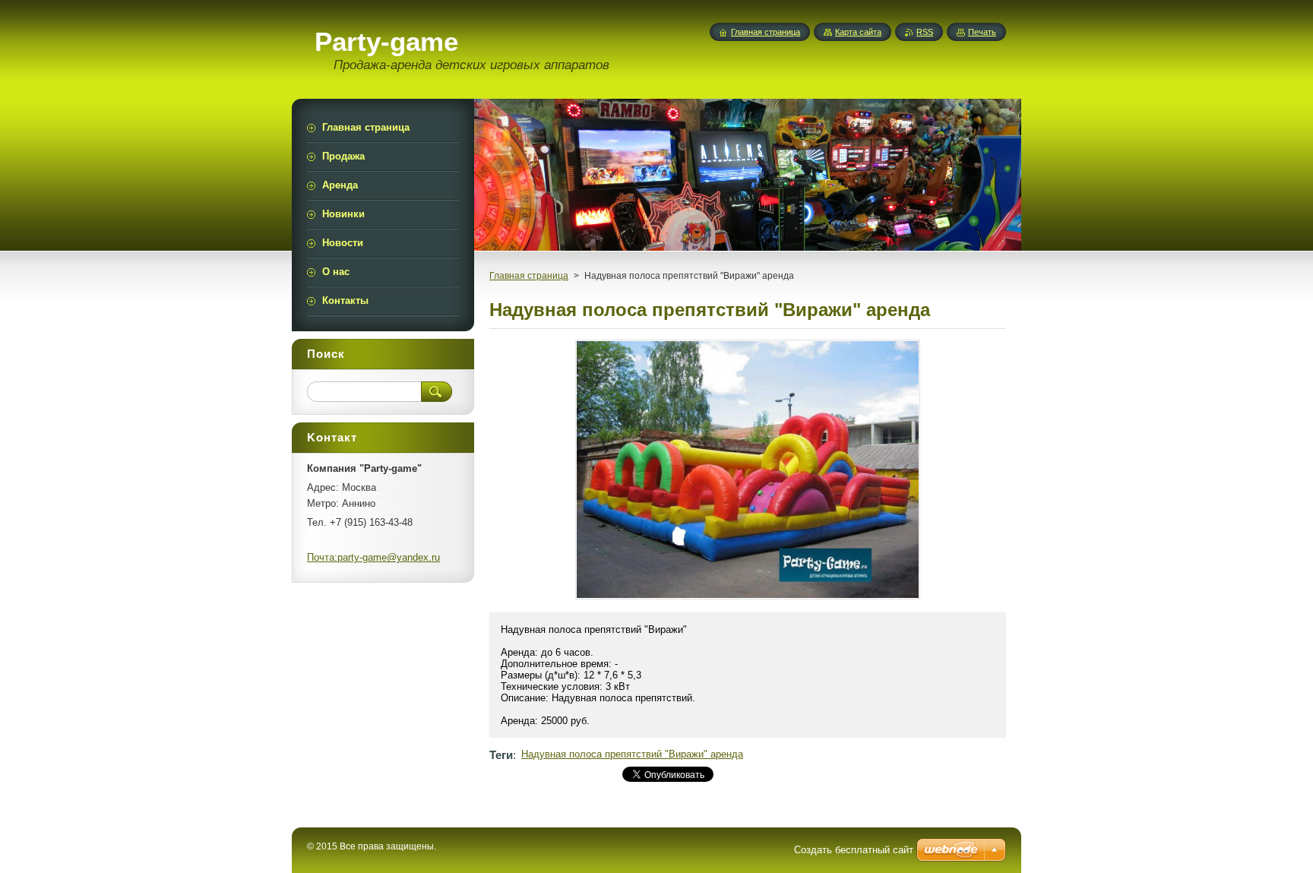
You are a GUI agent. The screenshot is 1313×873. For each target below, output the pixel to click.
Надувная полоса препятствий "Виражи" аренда (632, 754)
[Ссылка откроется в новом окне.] (747, 599)
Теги (501, 754)
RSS (924, 31)
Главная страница (528, 275)
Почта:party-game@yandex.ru (373, 557)
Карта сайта (858, 31)
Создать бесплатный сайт (853, 850)
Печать (982, 31)
